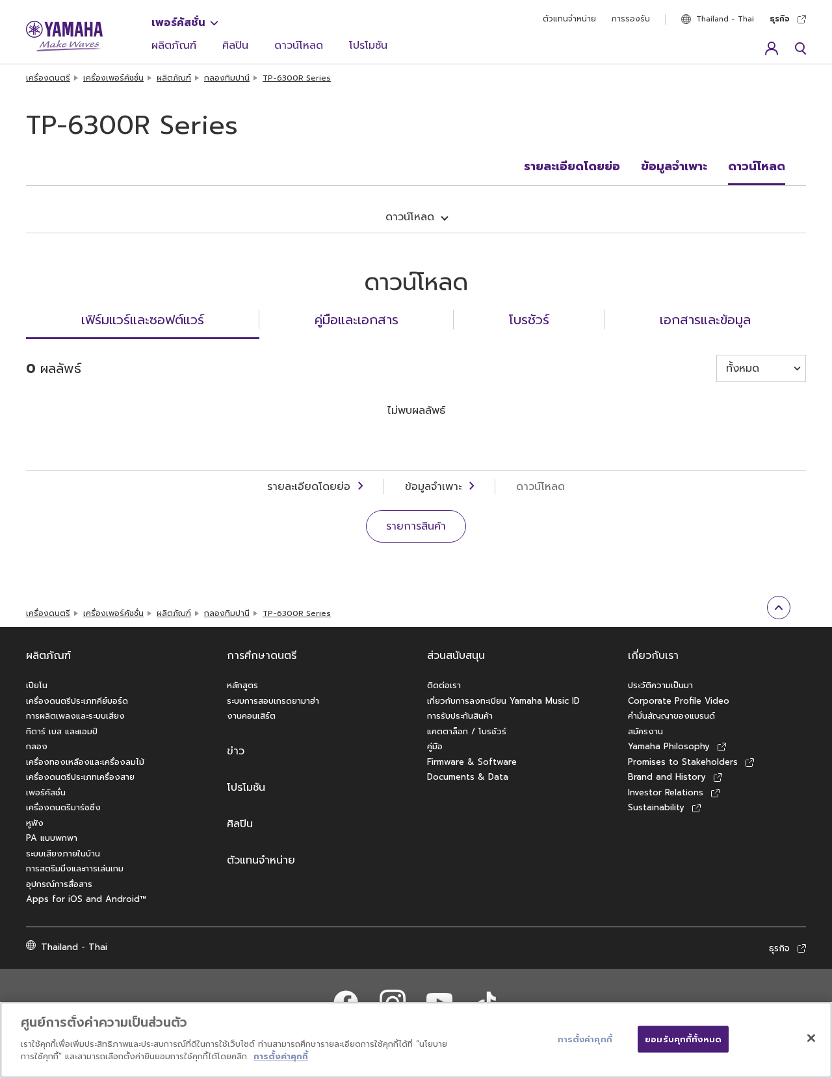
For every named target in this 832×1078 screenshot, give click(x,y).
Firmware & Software (472, 762)
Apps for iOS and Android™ (86, 899)
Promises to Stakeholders (683, 762)
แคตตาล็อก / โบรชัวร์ (466, 731)
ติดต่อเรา (444, 685)
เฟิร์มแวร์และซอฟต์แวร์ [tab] (142, 319)
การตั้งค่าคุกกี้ (281, 1056)
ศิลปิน (235, 45)
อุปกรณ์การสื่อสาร (59, 884)
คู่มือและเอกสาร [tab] (356, 319)
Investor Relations (665, 792)
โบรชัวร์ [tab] (529, 319)
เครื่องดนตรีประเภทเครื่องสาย (80, 777)
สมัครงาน (645, 731)
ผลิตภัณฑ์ (173, 45)
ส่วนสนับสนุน (456, 655)
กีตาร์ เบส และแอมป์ (62, 731)
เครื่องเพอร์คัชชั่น (113, 78)
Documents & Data (467, 777)
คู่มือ (435, 746)
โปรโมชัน (368, 45)
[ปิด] (811, 1037)
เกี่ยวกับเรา (653, 655)
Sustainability (656, 807)
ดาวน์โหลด (298, 45)
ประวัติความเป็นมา (660, 685)
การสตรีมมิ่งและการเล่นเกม (75, 868)
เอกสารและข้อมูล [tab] (705, 319)
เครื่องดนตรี (48, 78)
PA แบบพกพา (51, 838)
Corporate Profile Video (678, 701)
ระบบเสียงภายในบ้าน (63, 853)
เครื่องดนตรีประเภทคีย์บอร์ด (77, 701)
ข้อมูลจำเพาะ (674, 166)
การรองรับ (631, 19)
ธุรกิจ (780, 19)
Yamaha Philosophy (669, 746)
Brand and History (667, 777)
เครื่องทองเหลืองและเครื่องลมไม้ (85, 762)
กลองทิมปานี (227, 78)
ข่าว (235, 751)
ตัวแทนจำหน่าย (569, 19)
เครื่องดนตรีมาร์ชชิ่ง (63, 807)
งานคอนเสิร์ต (251, 716)
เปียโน (36, 685)
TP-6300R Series (297, 78)
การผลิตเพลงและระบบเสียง (75, 716)
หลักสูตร (242, 685)
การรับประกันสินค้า (460, 716)
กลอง (36, 746)
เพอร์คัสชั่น (178, 23)
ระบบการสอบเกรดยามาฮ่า (273, 701)
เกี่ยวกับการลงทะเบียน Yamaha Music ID (503, 701)
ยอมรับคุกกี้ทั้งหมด (683, 1039)
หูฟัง (35, 823)
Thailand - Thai (725, 19)
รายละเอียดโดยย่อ (572, 166)
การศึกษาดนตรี (261, 655)
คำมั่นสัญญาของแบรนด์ (671, 716)
